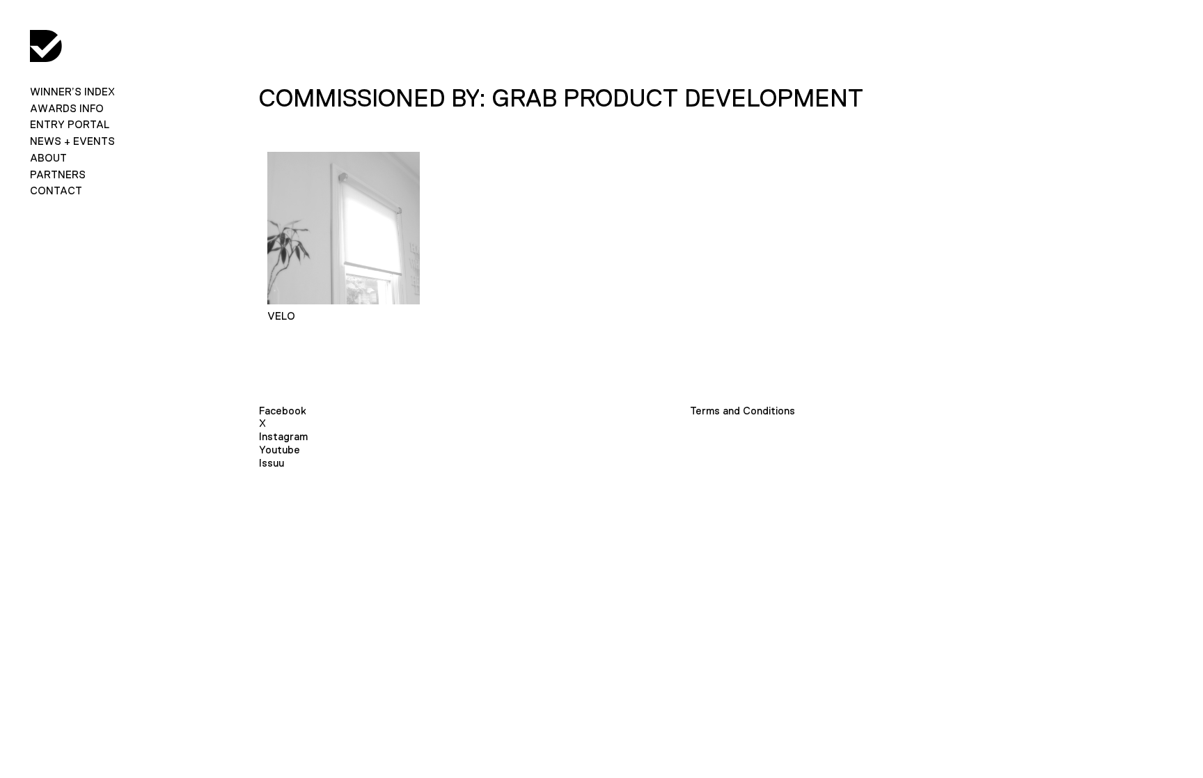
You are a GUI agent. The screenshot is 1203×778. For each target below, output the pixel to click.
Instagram (283, 436)
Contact (56, 190)
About (48, 158)
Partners (58, 174)
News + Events (72, 141)
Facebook (282, 411)
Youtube (279, 450)
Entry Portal (69, 124)
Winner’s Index (72, 92)
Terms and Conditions (742, 411)
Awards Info (67, 108)
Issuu (271, 463)
